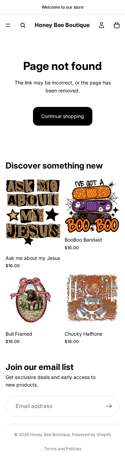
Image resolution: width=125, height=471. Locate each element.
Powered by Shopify (91, 434)
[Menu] (8, 25)
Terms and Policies (62, 448)
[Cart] (116, 25)
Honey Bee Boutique (50, 434)
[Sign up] (109, 406)
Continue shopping (62, 116)
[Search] (23, 25)
